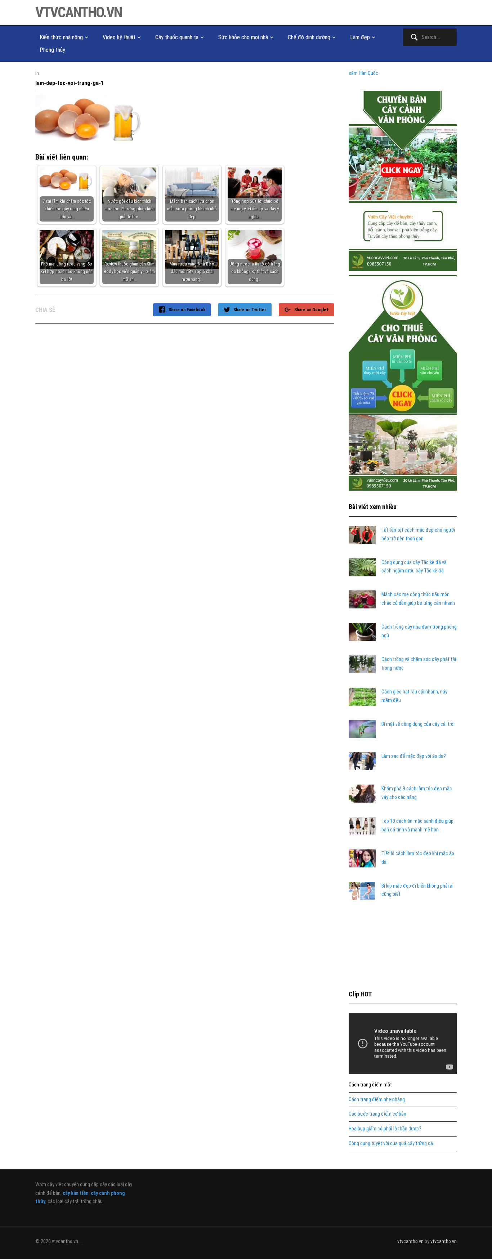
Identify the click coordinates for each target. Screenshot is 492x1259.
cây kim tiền (76, 1193)
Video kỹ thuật (119, 37)
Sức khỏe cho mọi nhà (243, 37)
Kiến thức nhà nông (61, 37)
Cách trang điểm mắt (370, 1085)
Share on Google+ (311, 309)
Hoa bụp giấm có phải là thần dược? (385, 1128)
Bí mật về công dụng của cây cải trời (418, 724)
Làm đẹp (360, 37)
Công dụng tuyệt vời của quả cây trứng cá (391, 1143)
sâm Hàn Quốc (363, 73)
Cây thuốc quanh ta (176, 37)
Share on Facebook (187, 309)
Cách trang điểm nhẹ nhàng (377, 1099)
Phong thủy (52, 49)
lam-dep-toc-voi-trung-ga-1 (69, 83)
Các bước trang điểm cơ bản (377, 1114)
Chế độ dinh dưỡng (309, 37)
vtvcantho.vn (78, 12)
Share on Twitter (249, 309)
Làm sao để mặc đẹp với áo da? (413, 756)
